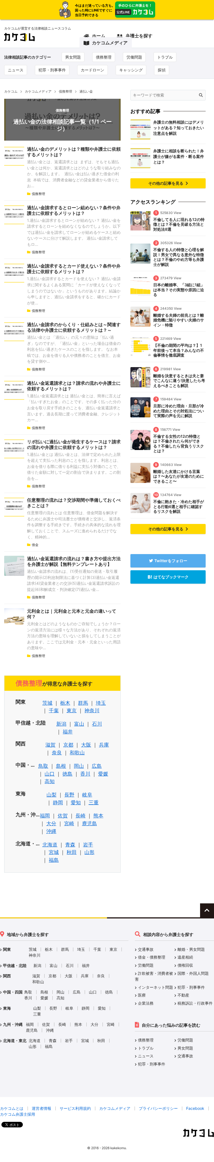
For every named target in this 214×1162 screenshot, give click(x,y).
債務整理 (103, 57)
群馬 (83, 703)
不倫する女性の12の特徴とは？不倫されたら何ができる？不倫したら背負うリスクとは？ (178, 443)
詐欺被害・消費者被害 (154, 976)
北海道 (49, 845)
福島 (54, 860)
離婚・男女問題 (191, 949)
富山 (79, 724)
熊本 (98, 816)
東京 (72, 710)
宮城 (54, 852)
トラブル (165, 57)
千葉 (54, 710)
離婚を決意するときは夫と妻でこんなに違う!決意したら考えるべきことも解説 (179, 380)
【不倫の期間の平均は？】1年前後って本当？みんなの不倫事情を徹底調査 (178, 350)
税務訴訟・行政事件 (195, 1003)
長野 (69, 795)
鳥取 (43, 766)
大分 (51, 823)
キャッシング (131, 70)
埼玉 (101, 703)
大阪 (86, 745)
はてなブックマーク (171, 576)
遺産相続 (185, 957)
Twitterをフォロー (170, 560)
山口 (50, 774)
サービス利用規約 (75, 1108)
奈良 (57, 753)
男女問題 (73, 57)
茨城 (47, 703)
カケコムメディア (110, 42)
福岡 (45, 816)
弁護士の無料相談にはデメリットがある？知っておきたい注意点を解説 (178, 128)
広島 (97, 766)
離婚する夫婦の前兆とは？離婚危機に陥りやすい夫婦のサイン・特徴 (178, 320)
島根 (61, 766)
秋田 (72, 852)
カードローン (92, 70)
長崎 (81, 816)
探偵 (162, 70)
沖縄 (51, 831)
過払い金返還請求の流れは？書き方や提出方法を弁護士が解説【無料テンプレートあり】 (74, 561)
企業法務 (146, 1003)
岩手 (88, 845)
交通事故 (146, 949)
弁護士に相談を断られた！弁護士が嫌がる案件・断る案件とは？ (178, 156)
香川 (85, 774)
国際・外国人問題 (193, 973)
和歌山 (77, 753)
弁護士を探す (139, 36)
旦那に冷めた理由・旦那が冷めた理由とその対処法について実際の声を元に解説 (178, 410)
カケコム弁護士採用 (17, 1114)
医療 (142, 995)
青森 (70, 845)
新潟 (61, 724)
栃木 (65, 703)
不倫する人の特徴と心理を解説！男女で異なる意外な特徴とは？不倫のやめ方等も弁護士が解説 (178, 257)
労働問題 (134, 57)
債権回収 (185, 965)
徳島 (67, 774)
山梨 (52, 795)
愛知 (76, 802)
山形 (89, 852)
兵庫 (104, 745)
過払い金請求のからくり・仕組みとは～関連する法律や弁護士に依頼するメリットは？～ (74, 327)
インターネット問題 (155, 987)
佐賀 (63, 816)
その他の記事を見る (166, 183)
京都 (68, 745)
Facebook (195, 1108)
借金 (35, 545)
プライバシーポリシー (158, 1108)
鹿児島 (89, 823)
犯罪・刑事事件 (52, 70)
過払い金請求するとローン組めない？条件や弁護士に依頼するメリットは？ (74, 210)
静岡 (58, 802)
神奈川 (91, 710)
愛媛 (103, 774)
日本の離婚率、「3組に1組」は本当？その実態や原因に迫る (179, 289)
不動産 (183, 995)
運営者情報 (41, 1108)
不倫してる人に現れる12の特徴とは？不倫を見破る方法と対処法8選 (179, 224)
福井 (68, 732)
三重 (94, 802)
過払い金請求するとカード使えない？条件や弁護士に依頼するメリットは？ (74, 268)
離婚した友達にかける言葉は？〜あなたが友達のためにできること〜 (178, 476)
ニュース (15, 70)
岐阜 (87, 795)
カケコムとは (11, 1108)
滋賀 (50, 745)
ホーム (98, 36)
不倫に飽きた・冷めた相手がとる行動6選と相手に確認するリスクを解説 (178, 506)
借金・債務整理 (151, 957)
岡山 (79, 766)
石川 (97, 724)
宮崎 (69, 823)
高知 (50, 781)
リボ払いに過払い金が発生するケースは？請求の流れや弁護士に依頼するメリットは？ (74, 444)
